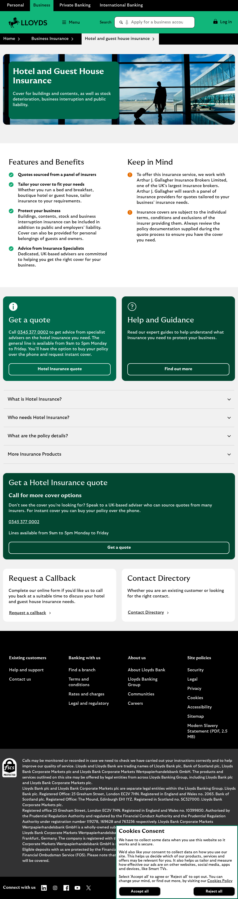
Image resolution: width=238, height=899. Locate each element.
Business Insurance (50, 39)
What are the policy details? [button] (37, 439)
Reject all (214, 891)
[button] (222, 22)
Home (9, 39)
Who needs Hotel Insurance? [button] (38, 421)
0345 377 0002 (32, 332)
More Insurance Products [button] (34, 458)
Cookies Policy (219, 881)
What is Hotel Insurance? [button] (34, 403)
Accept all (140, 891)
